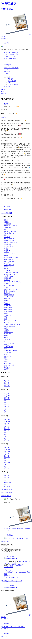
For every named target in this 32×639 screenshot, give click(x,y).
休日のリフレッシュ (10, 289)
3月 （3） (7, 408)
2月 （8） (7, 466)
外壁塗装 (7, 339)
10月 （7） (7, 423)
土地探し (7, 335)
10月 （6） (7, 451)
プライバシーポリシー (11, 577)
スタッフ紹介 (12, 81)
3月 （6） (7, 436)
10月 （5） (7, 397)
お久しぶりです (9, 240)
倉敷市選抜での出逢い (11, 225)
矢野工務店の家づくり (11, 52)
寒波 (5, 317)
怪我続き (7, 293)
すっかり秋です (9, 239)
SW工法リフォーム (10, 320)
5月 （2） (7, 404)
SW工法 (6, 322)
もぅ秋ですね (8, 276)
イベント (7, 69)
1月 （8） (7, 468)
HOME (6, 103)
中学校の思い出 (9, 295)
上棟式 (6, 359)
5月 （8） (7, 460)
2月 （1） (7, 384)
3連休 (6, 235)
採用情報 (7, 58)
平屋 (5, 361)
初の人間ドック (9, 233)
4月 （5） (7, 434)
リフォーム (7, 352)
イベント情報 (8, 54)
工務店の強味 (8, 347)
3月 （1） (7, 382)
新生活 (6, 300)
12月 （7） (7, 447)
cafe (5, 302)
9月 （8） (7, 425)
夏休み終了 (7, 278)
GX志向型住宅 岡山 (11, 257)
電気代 (6, 330)
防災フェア (7, 267)
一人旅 (6, 255)
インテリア (7, 363)
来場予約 (3, 93)
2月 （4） (7, 410)
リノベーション (9, 343)
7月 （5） (7, 457)
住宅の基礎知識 (9, 365)
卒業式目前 (7, 224)
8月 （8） (7, 427)
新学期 (6, 220)
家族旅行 (7, 304)
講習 (5, 348)
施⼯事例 (7, 367)
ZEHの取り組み (13, 84)
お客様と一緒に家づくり (12, 324)
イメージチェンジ (10, 253)
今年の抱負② (8, 309)
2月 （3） (7, 438)
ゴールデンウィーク (10, 296)
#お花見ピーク (6, 117)
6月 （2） (7, 402)
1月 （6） (7, 440)
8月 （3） (7, 401)
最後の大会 (7, 306)
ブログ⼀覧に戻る (6, 213)
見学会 (6, 283)
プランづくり (8, 332)
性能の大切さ (8, 259)
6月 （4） (7, 431)
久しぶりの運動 (9, 285)
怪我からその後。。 (10, 291)
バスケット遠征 (9, 261)
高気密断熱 (7, 356)
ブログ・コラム (9, 570)
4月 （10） (7, 462)
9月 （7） (7, 453)
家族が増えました (10, 274)
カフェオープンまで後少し (12, 281)
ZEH (5, 358)
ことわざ (7, 237)
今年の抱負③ (8, 307)
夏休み (6, 287)
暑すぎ (6, 248)
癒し (5, 229)
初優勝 (6, 222)
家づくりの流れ (12, 563)
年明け (6, 313)
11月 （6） (7, 421)
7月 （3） (7, 429)
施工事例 (15, 54)
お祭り (6, 268)
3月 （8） (7, 464)
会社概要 (13, 58)
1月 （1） (7, 386)
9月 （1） (7, 399)
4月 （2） (7, 380)
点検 (5, 354)
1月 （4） (7, 412)
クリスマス (7, 315)
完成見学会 (7, 244)
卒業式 (6, 345)
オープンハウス (9, 263)
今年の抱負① (8, 311)
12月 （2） (7, 393)
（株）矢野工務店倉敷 (11, 272)
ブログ (13, 56)
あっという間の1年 (10, 231)
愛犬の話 (7, 298)
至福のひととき (9, 265)
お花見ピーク (8, 250)
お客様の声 (7, 56)
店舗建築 (7, 280)
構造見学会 (7, 334)
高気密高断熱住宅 (10, 326)
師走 (5, 319)
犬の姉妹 (7, 270)
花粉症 (6, 252)
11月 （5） (7, 449)
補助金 (6, 337)
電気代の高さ (8, 246)
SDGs (9, 82)
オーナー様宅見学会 (10, 350)
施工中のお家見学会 (10, 242)
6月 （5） (7, 459)
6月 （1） (7, 475)
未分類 (6, 369)
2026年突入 (7, 227)
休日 (5, 328)
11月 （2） (7, 395)
